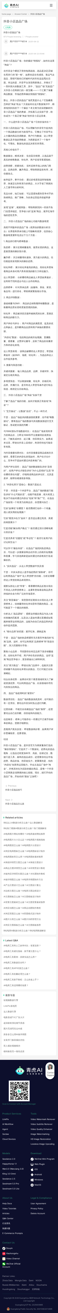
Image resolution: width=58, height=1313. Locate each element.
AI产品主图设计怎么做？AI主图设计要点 (22, 885)
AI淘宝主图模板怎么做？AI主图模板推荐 (22, 925)
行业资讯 (6, 1223)
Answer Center (21, 14)
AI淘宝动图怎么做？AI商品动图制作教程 (22, 908)
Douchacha (42, 1285)
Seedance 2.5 (8, 1179)
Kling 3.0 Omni (9, 1174)
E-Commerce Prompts (12, 1233)
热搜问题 (6, 1228)
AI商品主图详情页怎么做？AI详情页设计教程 (24, 868)
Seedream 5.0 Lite (10, 1188)
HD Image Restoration (41, 1139)
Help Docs (7, 1203)
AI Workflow (7, 1124)
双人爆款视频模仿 (12, 1045)
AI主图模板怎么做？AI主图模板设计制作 (22, 896)
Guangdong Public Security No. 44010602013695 (31, 1309)
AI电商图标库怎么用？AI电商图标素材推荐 (23, 856)
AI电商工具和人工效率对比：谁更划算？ (22, 945)
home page (6, 14)
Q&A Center (7, 1218)
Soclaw (5, 1134)
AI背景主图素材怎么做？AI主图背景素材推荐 (24, 902)
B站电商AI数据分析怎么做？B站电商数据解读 (25, 930)
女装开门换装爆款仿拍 (14, 1040)
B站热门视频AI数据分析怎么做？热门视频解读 (25, 828)
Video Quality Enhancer (41, 1129)
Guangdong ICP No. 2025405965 (29, 1305)
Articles (5, 1213)
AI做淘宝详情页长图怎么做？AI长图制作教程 (24, 873)
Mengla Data (20, 1280)
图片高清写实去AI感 (13, 1028)
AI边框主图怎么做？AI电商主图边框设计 (22, 890)
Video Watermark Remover (43, 1119)
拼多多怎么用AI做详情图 (15, 1034)
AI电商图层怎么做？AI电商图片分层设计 (22, 845)
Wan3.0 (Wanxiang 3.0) (13, 1169)
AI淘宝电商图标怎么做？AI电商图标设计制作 (24, 851)
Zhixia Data (7, 1280)
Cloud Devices (9, 1139)
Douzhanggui (23, 1289)
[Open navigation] (51, 5)
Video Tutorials (9, 1208)
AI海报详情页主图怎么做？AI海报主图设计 (23, 862)
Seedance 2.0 (8, 1159)
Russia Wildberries (10, 1285)
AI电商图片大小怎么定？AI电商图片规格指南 (24, 839)
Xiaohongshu (12, 1253)
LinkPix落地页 (10, 1006)
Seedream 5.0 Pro (10, 1183)
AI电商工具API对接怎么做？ (17, 968)
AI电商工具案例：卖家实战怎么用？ (20, 957)
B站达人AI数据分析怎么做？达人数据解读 (23, 822)
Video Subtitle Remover (41, 1124)
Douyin (9, 1248)
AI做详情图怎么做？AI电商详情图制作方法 (23, 879)
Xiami (24, 1285)
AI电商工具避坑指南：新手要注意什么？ (22, 951)
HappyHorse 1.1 (9, 1164)
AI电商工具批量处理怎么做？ (17, 974)
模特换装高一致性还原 (14, 1051)
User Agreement (38, 1203)
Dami (31, 1280)
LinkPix (5, 1119)
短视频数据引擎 (11, 1000)
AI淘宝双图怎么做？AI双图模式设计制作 (22, 913)
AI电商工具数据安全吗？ (15, 962)
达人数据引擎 (10, 1011)
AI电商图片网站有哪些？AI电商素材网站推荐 (24, 834)
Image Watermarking (40, 1134)
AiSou (31, 1285)
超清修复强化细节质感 (14, 1023)
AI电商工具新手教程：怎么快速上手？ (21, 979)
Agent (5, 1129)
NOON (39, 1280)
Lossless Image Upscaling (42, 1144)
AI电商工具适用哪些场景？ (16, 985)
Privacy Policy (37, 1208)
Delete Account (38, 1213)
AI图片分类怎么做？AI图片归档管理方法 (22, 919)
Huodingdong (8, 1289)
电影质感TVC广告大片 (14, 1017)
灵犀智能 (36, 1289)
